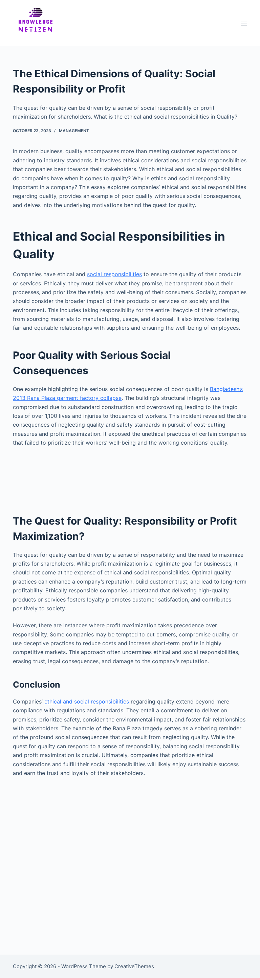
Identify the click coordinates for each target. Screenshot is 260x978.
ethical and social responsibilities (86, 701)
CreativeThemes (134, 966)
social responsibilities (114, 274)
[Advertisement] (130, 476)
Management (74, 130)
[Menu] (244, 23)
